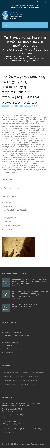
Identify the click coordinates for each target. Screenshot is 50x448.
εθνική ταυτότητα (38, 373)
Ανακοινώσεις (9, 202)
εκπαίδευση (7, 377)
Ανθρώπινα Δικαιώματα (11, 373)
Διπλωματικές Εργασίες (34, 56)
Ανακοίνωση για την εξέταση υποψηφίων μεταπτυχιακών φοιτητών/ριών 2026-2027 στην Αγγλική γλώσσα (30, 281)
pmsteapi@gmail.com (15, 424)
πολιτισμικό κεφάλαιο (10, 380)
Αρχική (21, 56)
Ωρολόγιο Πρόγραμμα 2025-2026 (15, 210)
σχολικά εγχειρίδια (9, 384)
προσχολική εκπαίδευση (29, 380)
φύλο (34, 384)
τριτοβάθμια (24, 384)
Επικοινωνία (8, 229)
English (46, 2)
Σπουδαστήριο (9, 214)
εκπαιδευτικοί (20, 377)
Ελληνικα (39, 2)
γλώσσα (25, 373)
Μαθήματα (8, 222)
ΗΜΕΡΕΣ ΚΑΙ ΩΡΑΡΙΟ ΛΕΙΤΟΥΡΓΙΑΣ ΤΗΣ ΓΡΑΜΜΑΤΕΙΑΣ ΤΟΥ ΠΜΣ (28, 305)
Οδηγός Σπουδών (10, 218)
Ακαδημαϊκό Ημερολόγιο (12, 206)
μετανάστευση (33, 377)
